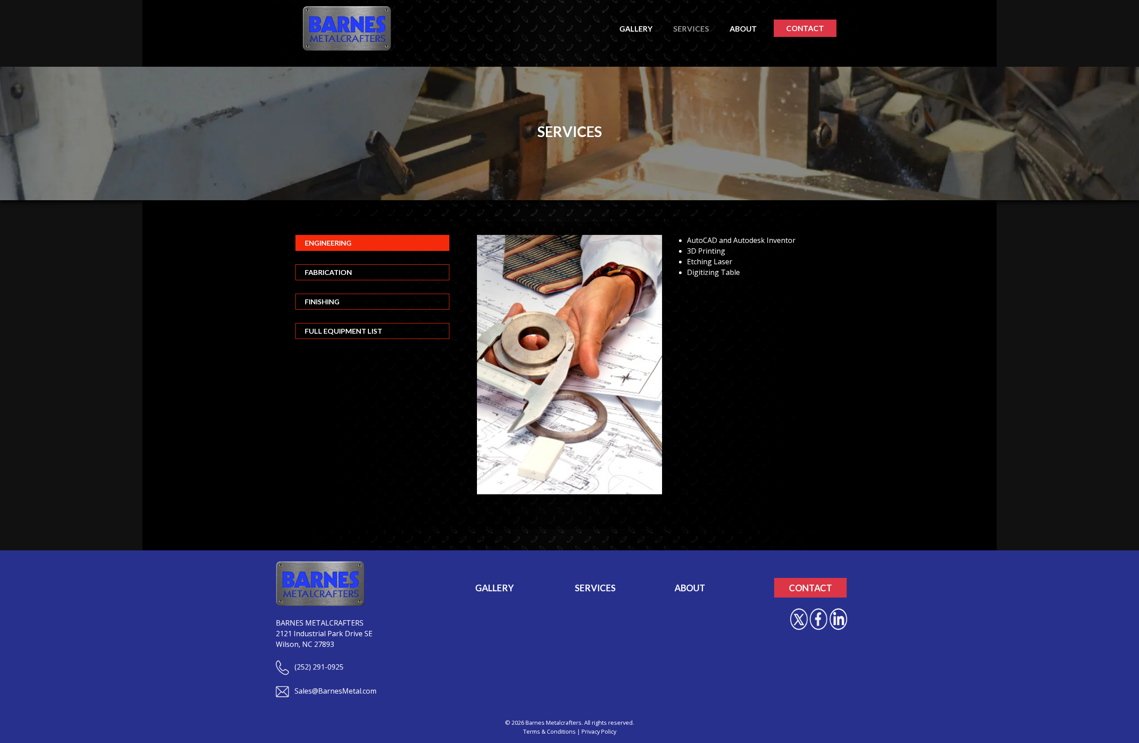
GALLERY (494, 587)
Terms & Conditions (549, 731)
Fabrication (328, 272)
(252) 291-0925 (318, 667)
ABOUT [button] (743, 28)
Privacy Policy (599, 731)
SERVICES (595, 587)
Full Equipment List (343, 331)
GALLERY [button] (636, 28)
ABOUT (690, 587)
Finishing (322, 301)
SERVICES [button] (691, 28)
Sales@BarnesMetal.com (334, 691)
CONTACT (805, 28)
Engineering (328, 242)
